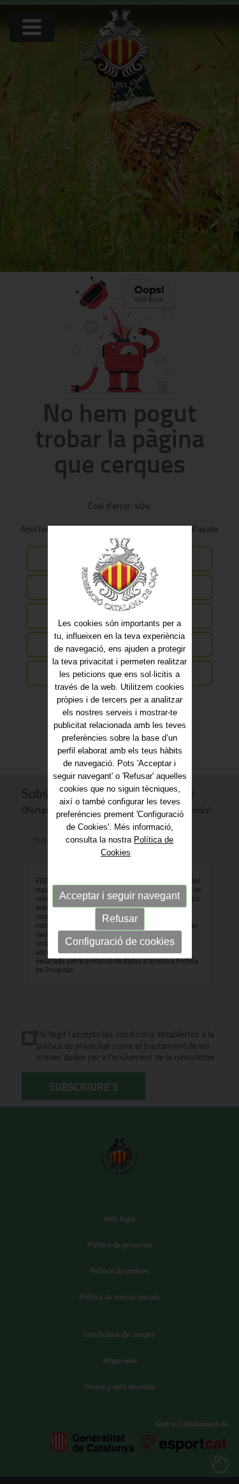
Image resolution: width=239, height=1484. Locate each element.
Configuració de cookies (120, 941)
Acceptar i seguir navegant (119, 895)
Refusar (120, 918)
